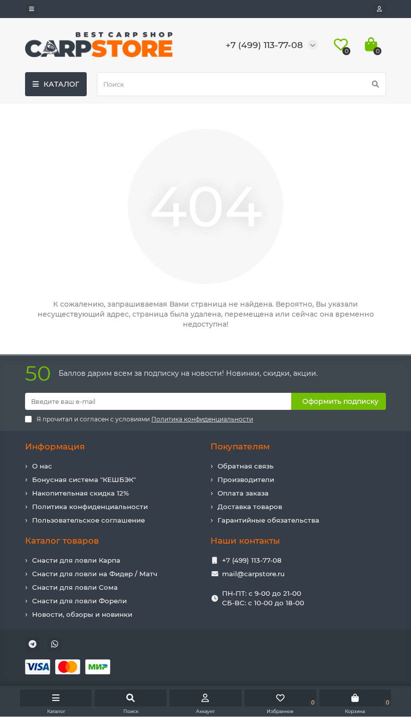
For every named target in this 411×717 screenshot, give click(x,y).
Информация (55, 446)
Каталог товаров (62, 541)
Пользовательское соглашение (88, 520)
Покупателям (240, 446)
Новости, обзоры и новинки (82, 614)
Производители (246, 479)
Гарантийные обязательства (268, 520)
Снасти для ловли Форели (79, 601)
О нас (42, 466)
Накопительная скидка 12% (80, 493)
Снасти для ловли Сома (75, 587)
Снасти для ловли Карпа (76, 560)
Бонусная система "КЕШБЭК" (84, 479)
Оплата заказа (243, 493)
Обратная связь (246, 466)
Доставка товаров (250, 507)
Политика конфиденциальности (90, 507)
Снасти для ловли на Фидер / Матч (94, 574)
